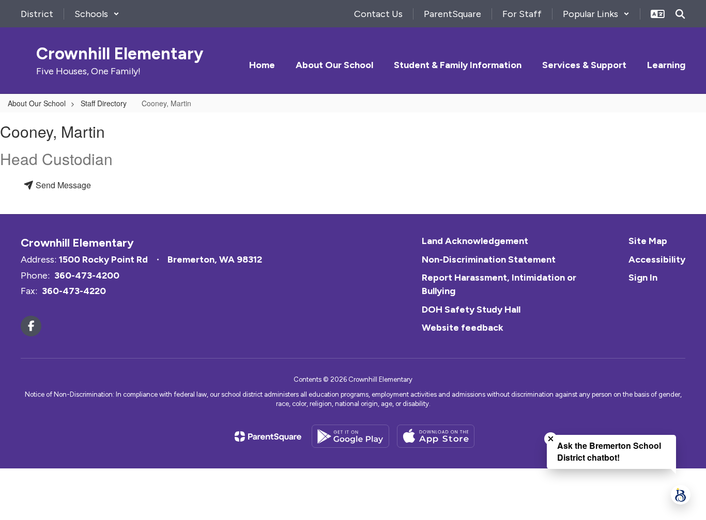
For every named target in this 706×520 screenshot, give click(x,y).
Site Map (647, 241)
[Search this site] (680, 14)
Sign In (642, 277)
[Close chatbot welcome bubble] (550, 438)
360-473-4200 (86, 275)
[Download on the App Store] (435, 436)
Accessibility (656, 259)
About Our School (37, 103)
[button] (96, 14)
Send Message (62, 185)
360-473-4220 (74, 291)
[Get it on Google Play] (350, 436)
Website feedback (462, 327)
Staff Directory (104, 103)
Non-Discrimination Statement (489, 259)
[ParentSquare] (268, 436)
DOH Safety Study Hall (471, 309)
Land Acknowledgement (475, 241)
